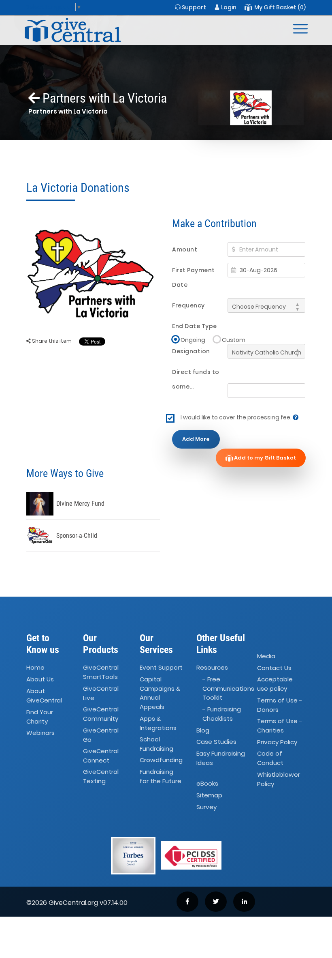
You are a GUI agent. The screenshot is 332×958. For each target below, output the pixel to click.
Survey (206, 807)
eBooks (207, 783)
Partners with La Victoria (103, 98)
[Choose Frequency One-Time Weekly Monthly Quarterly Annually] (266, 305)
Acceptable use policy (275, 684)
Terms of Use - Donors (279, 705)
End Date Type (194, 326)
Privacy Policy (277, 742)
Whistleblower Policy (278, 779)
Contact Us (274, 668)
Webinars (40, 732)
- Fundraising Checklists (221, 714)
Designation (191, 351)
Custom (233, 340)
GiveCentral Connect (101, 756)
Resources (212, 668)
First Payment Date (193, 277)
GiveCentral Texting (101, 777)
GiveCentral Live (101, 693)
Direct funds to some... (195, 379)
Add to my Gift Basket (264, 458)
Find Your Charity (39, 717)
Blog (202, 730)
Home (35, 668)
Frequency (188, 305)
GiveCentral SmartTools (101, 672)
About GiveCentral (44, 696)
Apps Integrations (158, 723)
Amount (184, 249)
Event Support (161, 668)
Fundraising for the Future (160, 777)
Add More (196, 439)
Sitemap (209, 795)
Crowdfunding (161, 760)
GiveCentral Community (101, 714)
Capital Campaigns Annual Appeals (160, 693)
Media (266, 656)
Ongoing (193, 340)
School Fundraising (156, 744)
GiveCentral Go (101, 735)
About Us (40, 679)
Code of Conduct (270, 758)
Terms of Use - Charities (279, 726)
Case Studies (216, 742)
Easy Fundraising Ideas (220, 758)
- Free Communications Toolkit (228, 688)
